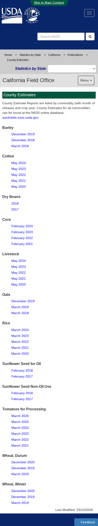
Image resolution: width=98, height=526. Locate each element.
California (54, 55)
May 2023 (18, 169)
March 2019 (20, 307)
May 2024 (18, 163)
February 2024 (22, 226)
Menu (85, 80)
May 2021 (18, 180)
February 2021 (22, 244)
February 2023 (22, 232)
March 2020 (20, 353)
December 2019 (23, 134)
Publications (75, 55)
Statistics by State (30, 55)
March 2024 (20, 330)
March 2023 (20, 336)
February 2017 (22, 376)
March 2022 (20, 342)
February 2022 (22, 238)
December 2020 (23, 462)
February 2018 (22, 370)
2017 (15, 209)
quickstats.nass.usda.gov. (20, 117)
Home (8, 55)
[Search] (90, 36)
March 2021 (20, 347)
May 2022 (18, 175)
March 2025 (20, 422)
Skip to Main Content (49, 2)
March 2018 (20, 146)
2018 (15, 203)
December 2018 (23, 140)
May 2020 (18, 186)
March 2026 (20, 416)
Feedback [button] (87, 522)
